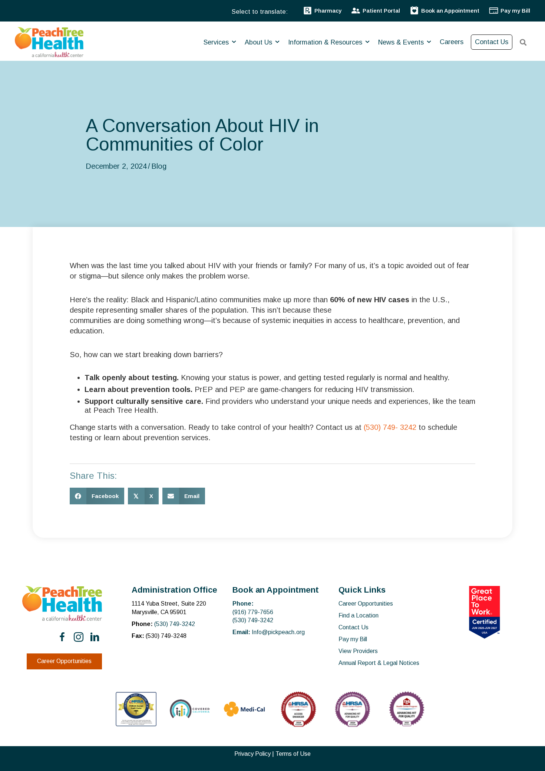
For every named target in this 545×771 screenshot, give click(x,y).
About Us (259, 42)
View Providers (358, 651)
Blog (158, 166)
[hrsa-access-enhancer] (298, 709)
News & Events (402, 42)
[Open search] (523, 42)
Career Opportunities (365, 603)
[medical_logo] (244, 709)
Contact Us (491, 42)
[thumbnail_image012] (190, 708)
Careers (451, 42)
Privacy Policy (252, 754)
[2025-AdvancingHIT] (406, 709)
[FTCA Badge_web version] (136, 709)
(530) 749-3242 (174, 624)
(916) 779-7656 (252, 612)
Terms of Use (293, 754)
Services (217, 42)
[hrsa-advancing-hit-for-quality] (352, 709)
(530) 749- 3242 (390, 427)
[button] (62, 637)
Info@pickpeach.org (278, 632)
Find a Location (358, 615)
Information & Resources (326, 42)
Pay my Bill (352, 639)
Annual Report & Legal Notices (378, 663)
